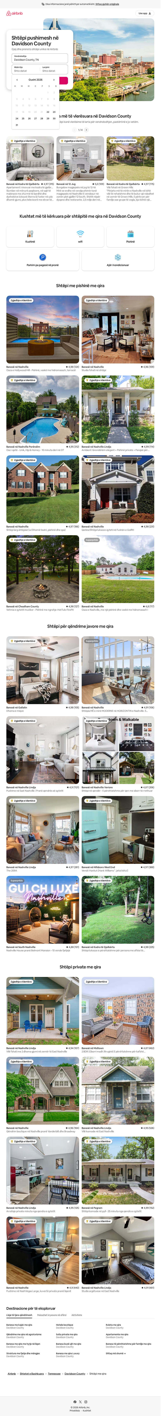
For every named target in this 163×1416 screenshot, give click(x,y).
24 (17, 118)
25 (23, 118)
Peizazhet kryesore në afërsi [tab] (51, 1315)
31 (17, 125)
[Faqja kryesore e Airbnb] (14, 13)
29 (48, 118)
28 (41, 118)
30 (54, 118)
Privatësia (75, 1410)
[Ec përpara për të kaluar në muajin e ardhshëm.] (54, 80)
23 (54, 112)
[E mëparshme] (74, 129)
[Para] (86, 129)
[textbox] (25, 71)
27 (35, 118)
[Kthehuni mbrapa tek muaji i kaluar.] (17, 80)
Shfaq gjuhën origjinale (107, 4)
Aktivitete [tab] (76, 1315)
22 (48, 112)
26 (29, 118)
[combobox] (39, 60)
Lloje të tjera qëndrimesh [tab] (19, 1315)
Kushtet (87, 1410)
